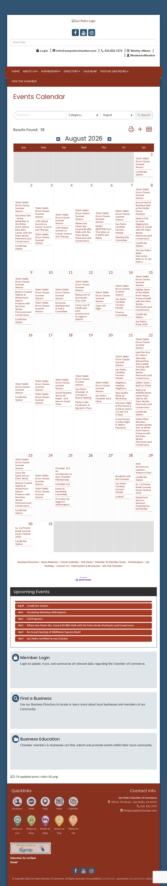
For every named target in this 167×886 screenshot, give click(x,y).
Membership (49, 71)
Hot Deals (86, 562)
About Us (29, 71)
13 (111, 273)
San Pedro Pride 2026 (142, 323)
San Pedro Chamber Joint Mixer (103, 398)
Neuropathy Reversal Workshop (121, 396)
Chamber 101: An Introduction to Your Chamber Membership (63, 474)
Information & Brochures (85, 566)
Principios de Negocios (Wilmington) (62, 502)
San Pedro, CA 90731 (134, 802)
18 (70, 335)
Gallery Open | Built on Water (144, 384)
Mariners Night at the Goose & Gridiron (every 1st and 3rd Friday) (123, 409)
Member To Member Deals (110, 562)
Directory (71, 71)
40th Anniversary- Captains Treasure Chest (143, 468)
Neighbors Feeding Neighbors (120, 385)
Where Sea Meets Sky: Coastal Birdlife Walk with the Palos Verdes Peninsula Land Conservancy (83, 232)
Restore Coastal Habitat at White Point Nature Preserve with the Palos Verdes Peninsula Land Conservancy (23, 303)
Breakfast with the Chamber (123, 478)
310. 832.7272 (148, 806)
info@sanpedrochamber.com (140, 810)
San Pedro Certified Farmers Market (120, 228)
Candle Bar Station (141, 173)
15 (151, 273)
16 (30, 335)
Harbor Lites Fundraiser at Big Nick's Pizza (83, 405)
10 (50, 273)
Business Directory (28, 562)
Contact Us (62, 566)
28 (131, 456)
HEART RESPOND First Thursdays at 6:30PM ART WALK (103, 232)
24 (50, 456)
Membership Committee (122, 239)
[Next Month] (109, 139)
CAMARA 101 (62, 484)
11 (70, 273)
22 (151, 335)
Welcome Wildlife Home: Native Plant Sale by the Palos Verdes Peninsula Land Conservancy (144, 399)
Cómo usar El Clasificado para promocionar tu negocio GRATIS (82, 312)
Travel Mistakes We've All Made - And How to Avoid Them (63, 399)
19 (91, 335)
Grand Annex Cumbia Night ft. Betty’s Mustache (122, 423)
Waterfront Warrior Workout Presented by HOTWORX (143, 503)
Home (16, 71)
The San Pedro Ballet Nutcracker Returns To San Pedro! (144, 256)
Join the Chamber (24, 81)
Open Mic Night (101, 307)
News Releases (49, 562)
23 (30, 456)
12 (91, 273)
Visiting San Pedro (113, 71)
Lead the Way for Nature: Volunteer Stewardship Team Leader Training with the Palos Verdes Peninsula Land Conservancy (144, 365)
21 (131, 335)
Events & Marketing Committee (61, 491)
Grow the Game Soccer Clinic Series (22, 476)
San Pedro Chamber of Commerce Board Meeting (83, 393)
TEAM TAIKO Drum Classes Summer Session (143, 163)
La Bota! (119, 496)
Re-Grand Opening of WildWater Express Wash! (54, 630)
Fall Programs (34, 616)
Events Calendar (69, 562)
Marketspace (135, 562)
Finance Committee (121, 314)
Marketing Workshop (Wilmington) (46, 610)
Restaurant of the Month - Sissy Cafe (82, 298)
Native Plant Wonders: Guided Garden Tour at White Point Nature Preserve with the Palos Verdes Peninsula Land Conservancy (144, 432)
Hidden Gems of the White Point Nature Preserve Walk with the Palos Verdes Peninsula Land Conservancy (144, 299)
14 (131, 273)
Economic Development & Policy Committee (62, 307)
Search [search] (145, 115)
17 (50, 335)
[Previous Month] (58, 139)
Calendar (90, 71)
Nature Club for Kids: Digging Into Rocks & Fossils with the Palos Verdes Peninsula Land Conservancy (144, 228)
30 (30, 524)
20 (111, 335)
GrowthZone (108, 879)
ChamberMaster (137, 879)
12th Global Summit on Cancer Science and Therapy (43, 225)
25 (70, 456)
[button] (131, 130)
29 (151, 456)
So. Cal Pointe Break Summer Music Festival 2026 (143, 488)
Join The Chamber (112, 566)
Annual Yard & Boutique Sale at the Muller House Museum (143, 208)
